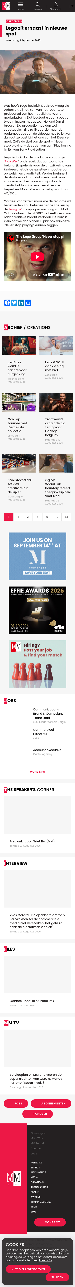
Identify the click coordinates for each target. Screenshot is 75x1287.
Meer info (45, 1260)
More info (37, 772)
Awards (36, 1197)
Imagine (15, 209)
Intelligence (38, 1172)
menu (21, 8)
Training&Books (41, 1201)
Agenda (36, 1148)
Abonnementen (53, 1103)
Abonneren (55, 8)
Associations (39, 1187)
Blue (33, 1211)
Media (34, 1177)
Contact (52, 1222)
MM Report (37, 1143)
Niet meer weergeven (28, 1269)
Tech (34, 1206)
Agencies (36, 1162)
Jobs (18, 1103)
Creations (37, 1182)
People (35, 1192)
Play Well (11, 161)
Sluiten (57, 1277)
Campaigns (38, 1133)
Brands (35, 1167)
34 (66, 517)
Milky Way (37, 1138)
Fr (72, 6)
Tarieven (40, 1114)
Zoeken (38, 8)
